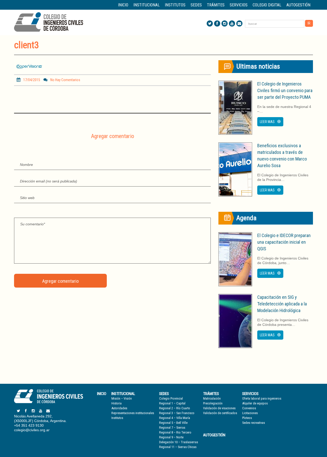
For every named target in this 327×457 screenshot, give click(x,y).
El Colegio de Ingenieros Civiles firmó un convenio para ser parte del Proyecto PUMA (284, 90)
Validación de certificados (220, 413)
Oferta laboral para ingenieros (261, 398)
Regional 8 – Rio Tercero (175, 432)
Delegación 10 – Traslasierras (178, 442)
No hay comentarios (65, 80)
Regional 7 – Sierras (172, 427)
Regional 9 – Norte (171, 437)
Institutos (175, 5)
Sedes (164, 393)
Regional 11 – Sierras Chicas (177, 447)
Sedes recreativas (253, 423)
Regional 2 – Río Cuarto (174, 408)
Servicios (250, 393)
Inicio (123, 5)
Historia (116, 403)
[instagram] (224, 23)
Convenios (249, 408)
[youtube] (232, 23)
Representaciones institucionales (132, 413)
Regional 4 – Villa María (174, 418)
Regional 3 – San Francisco (176, 413)
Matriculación (212, 398)
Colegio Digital (267, 5)
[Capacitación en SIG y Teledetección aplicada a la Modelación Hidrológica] (235, 321)
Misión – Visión (121, 398)
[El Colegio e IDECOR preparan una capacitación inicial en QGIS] (235, 259)
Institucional (123, 393)
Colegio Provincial (171, 398)
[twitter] (210, 23)
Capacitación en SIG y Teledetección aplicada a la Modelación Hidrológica (282, 303)
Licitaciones (250, 413)
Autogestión (298, 5)
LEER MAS (267, 122)
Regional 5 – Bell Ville (173, 423)
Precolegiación (213, 403)
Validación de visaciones (219, 408)
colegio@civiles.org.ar (32, 430)
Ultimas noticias (258, 66)
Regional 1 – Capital (172, 403)
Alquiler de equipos (255, 403)
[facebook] (217, 23)
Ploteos (247, 418)
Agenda (246, 218)
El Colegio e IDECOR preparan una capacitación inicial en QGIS (284, 242)
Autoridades (119, 408)
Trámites (211, 393)
